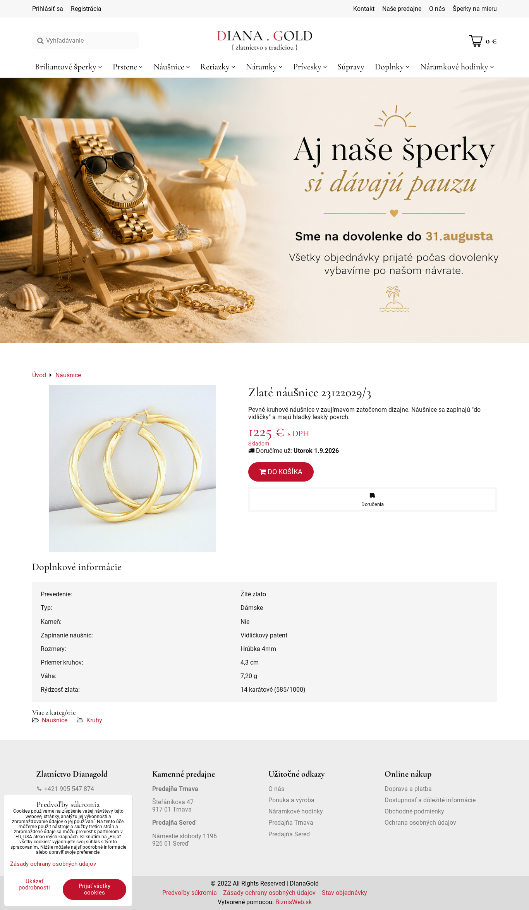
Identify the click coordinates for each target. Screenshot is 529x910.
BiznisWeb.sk (293, 902)
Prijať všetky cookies (94, 889)
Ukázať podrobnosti (34, 884)
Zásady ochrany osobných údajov (269, 892)
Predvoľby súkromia (189, 892)
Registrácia (86, 8)
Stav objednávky (344, 892)
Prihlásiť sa (47, 8)
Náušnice (54, 720)
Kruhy (94, 720)
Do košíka (284, 472)
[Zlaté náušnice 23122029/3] (132, 468)
